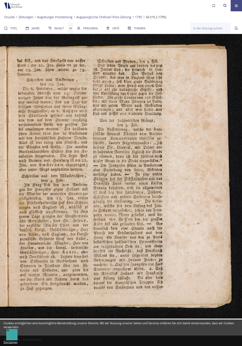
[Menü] (236, 5)
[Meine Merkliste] (213, 5)
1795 (138, 17)
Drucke (9, 17)
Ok (7, 330)
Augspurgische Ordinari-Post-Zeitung (103, 17)
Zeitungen (25, 17)
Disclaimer (11, 342)
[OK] (225, 5)
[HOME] (14, 5)
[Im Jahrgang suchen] (236, 28)
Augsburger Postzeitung (54, 17)
